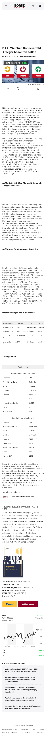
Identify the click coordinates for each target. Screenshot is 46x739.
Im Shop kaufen (28, 604)
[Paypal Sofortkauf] (9, 604)
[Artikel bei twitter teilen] (38, 89)
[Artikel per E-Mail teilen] (8, 88)
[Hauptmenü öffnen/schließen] (5, 6)
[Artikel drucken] (18, 89)
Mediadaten (5, 736)
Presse (42, 729)
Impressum (40, 732)
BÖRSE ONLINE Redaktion (24, 497)
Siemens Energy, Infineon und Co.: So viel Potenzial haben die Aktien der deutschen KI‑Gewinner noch (20, 679)
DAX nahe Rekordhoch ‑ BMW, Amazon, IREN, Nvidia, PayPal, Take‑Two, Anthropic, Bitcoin (21, 670)
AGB (34, 729)
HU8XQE (32, 431)
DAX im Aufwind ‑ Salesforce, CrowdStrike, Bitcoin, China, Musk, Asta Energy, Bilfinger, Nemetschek (21, 690)
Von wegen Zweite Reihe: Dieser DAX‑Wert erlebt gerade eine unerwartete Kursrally (23, 707)
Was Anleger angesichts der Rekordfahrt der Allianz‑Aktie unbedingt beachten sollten (21, 699)
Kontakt (27, 732)
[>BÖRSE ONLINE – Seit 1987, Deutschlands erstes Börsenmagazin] (20, 6)
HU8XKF (32, 386)
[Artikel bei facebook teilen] (28, 89)
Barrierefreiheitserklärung (9, 729)
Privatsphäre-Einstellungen (9, 732)
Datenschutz (24, 729)
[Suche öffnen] (40, 6)
